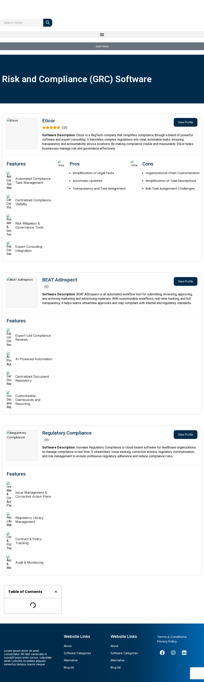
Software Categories (77, 653)
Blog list (69, 667)
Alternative (71, 660)
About (68, 646)
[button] (102, 34)
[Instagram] (173, 653)
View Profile (185, 122)
